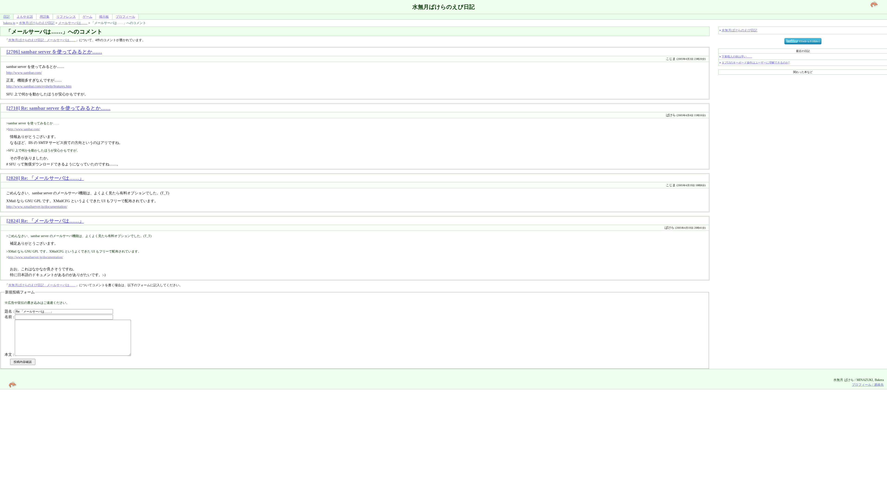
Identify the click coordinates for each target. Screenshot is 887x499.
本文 (8, 354)
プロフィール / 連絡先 (868, 384)
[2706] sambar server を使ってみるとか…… (54, 51)
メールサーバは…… (72, 23)
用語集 (44, 16)
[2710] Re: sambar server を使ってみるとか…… (58, 108)
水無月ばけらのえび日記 (37, 23)
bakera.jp (9, 23)
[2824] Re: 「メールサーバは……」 (45, 220)
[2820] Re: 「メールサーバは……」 (45, 178)
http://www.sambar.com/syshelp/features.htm (38, 86)
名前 (8, 317)
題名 (8, 311)
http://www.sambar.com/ (24, 73)
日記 (6, 16)
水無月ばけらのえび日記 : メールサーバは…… (42, 40)
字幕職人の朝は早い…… (737, 56)
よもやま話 (25, 16)
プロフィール (125, 16)
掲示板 (104, 16)
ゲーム (87, 16)
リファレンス (66, 16)
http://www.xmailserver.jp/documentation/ (36, 207)
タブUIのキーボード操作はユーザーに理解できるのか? (756, 62)
